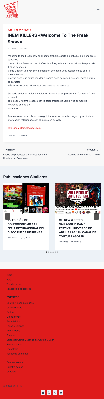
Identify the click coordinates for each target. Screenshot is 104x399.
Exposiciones (13, 316)
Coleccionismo (14, 307)
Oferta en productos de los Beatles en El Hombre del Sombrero (25, 154)
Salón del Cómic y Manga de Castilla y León (30, 339)
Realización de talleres (18, 288)
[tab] (46, 252)
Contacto (11, 371)
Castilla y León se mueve (20, 303)
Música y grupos (22, 30)
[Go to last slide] (7, 216)
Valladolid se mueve (17, 353)
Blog (10, 30)
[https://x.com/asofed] (49, 392)
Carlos (14, 48)
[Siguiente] (96, 216)
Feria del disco (14, 321)
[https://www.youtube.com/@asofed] (61, 392)
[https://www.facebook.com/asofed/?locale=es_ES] (43, 392)
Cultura (10, 312)
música (23, 135)
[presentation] (26, 198)
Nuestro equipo (14, 367)
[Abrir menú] (98, 9)
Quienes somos (14, 362)
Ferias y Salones (15, 326)
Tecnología (12, 349)
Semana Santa (14, 344)
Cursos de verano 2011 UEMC (84, 152)
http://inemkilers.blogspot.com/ (24, 128)
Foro (8, 279)
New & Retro (13, 330)
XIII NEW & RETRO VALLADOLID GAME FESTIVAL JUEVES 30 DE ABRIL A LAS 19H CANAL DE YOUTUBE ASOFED (77, 228)
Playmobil (11, 335)
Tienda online (13, 284)
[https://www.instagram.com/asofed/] (55, 392)
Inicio (9, 275)
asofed (12, 135)
